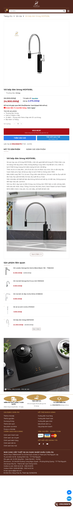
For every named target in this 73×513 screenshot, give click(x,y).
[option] (36, 54)
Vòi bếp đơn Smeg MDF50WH (23, 320)
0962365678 (17, 144)
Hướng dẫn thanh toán (45, 418)
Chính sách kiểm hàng (11, 440)
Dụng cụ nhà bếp (9, 429)
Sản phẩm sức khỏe (10, 426)
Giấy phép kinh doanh (45, 426)
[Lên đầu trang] (69, 509)
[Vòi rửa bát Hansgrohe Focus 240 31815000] (8, 284)
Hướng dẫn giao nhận (45, 421)
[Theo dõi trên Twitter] (39, 444)
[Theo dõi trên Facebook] (43, 444)
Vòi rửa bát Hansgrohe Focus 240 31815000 (28, 281)
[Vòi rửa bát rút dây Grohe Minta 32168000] (8, 297)
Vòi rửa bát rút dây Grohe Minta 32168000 (28, 294)
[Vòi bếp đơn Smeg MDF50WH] (8, 323)
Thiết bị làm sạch (9, 424)
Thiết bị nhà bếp (9, 416)
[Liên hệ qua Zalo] (69, 498)
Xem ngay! (31, 108)
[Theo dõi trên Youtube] (47, 444)
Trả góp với (27, 98)
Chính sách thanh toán (11, 435)
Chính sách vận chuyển (11, 438)
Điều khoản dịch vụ (44, 424)
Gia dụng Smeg (9, 421)
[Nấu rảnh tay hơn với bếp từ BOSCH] (36, 365)
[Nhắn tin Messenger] (69, 492)
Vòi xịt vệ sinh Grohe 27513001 (23, 307)
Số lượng (7, 124)
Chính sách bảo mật (10, 446)
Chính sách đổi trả (9, 443)
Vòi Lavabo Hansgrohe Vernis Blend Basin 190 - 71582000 (33, 268)
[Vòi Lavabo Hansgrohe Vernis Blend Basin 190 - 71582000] (8, 271)
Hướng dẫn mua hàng (45, 416)
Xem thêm (36, 329)
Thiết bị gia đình (9, 418)
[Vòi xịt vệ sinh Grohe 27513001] (8, 310)
